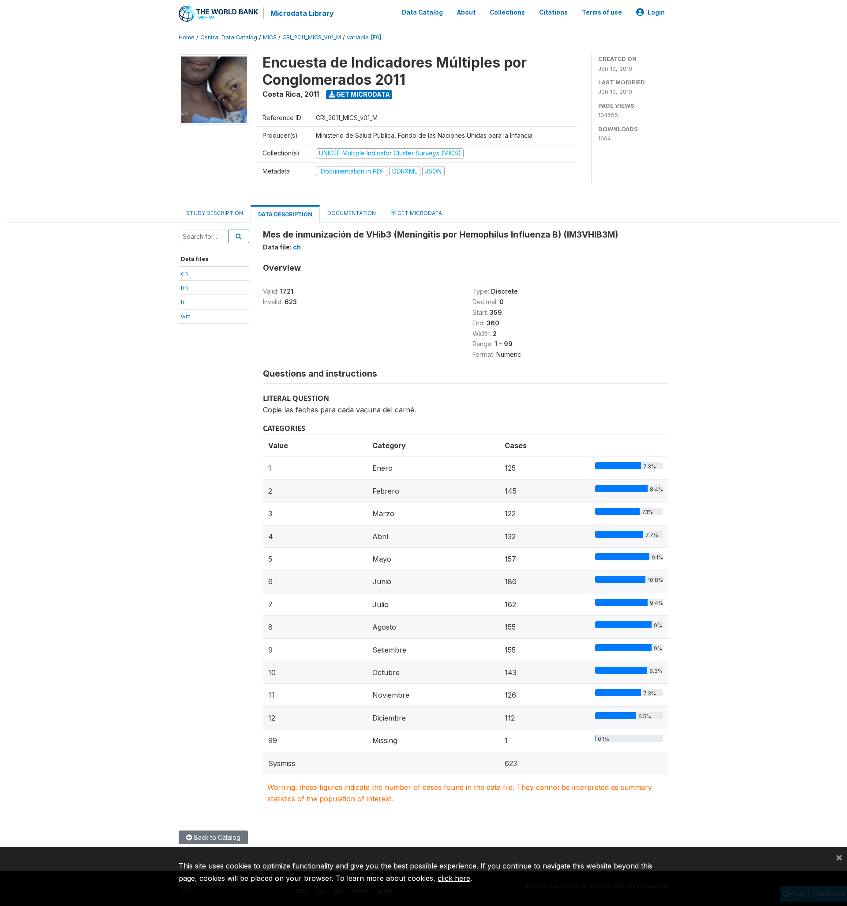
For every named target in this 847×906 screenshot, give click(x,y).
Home (187, 37)
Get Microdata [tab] (419, 213)
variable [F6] (364, 37)
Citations (553, 12)
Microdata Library (302, 13)
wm (186, 316)
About (466, 12)
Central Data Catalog (228, 37)
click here (454, 878)
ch (184, 273)
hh (184, 287)
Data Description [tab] (285, 214)
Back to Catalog (216, 837)
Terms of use (602, 12)
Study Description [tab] (214, 213)
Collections (507, 12)
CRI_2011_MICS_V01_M (311, 37)
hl (183, 301)
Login (656, 12)
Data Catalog (422, 12)
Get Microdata (362, 94)
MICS (270, 37)
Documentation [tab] (351, 213)
